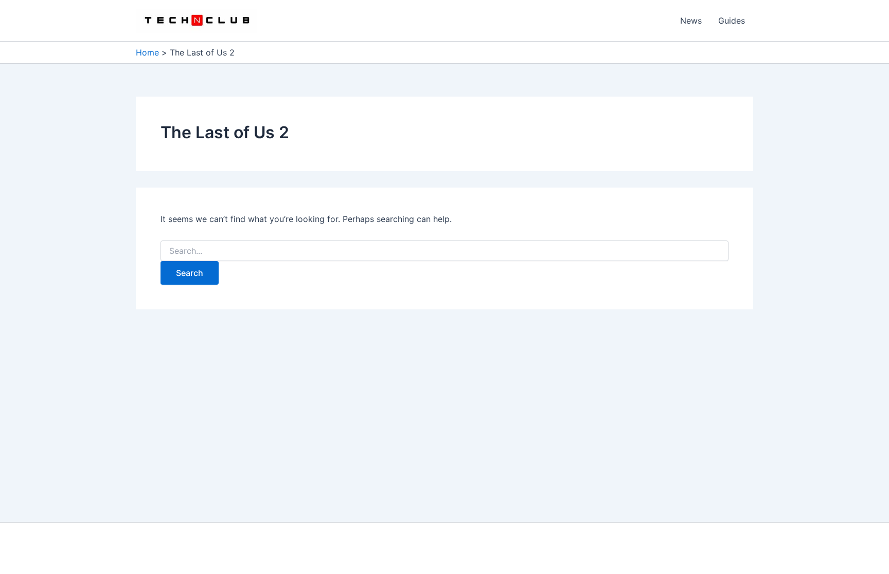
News (691, 20)
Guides (731, 20)
